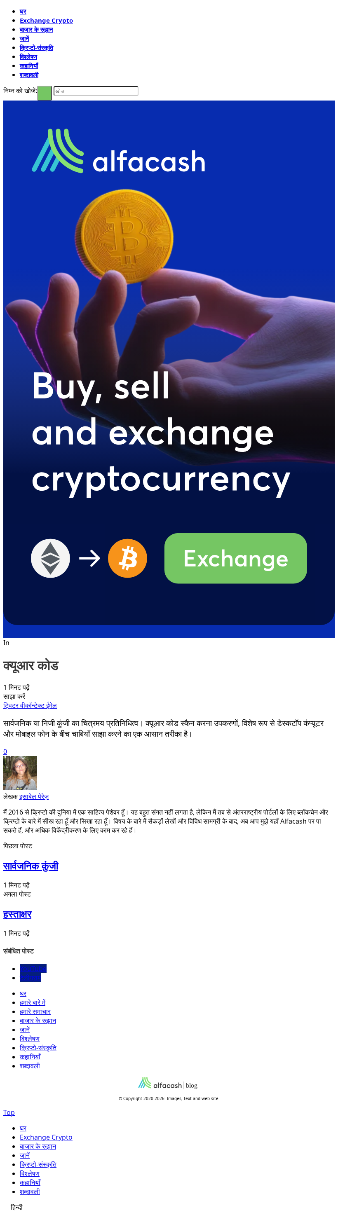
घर (23, 11)
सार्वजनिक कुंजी (30, 865)
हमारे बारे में (32, 1002)
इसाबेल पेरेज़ (34, 796)
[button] (169, 1207)
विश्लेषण (28, 56)
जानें (24, 38)
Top (9, 1112)
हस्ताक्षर (17, 913)
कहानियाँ (29, 65)
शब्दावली (29, 74)
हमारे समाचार (35, 1011)
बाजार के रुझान (36, 29)
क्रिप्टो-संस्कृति (36, 47)
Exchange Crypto (46, 20)
